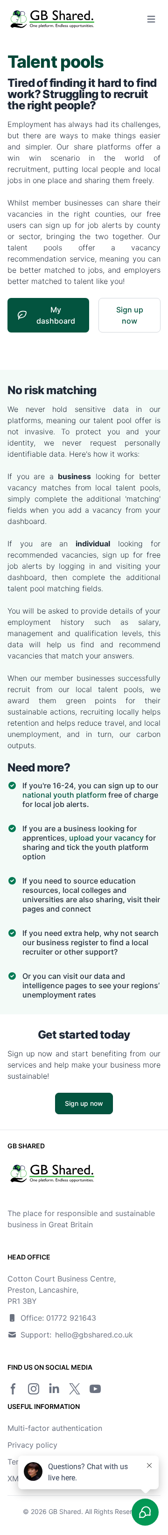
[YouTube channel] (95, 1388)
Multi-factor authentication (54, 1428)
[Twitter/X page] (74, 1388)
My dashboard (55, 315)
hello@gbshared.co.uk (94, 1334)
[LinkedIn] (54, 1388)
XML (15, 1478)
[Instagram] (33, 1388)
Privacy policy (32, 1445)
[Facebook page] (13, 1388)
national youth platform (64, 794)
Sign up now (129, 315)
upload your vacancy (106, 837)
